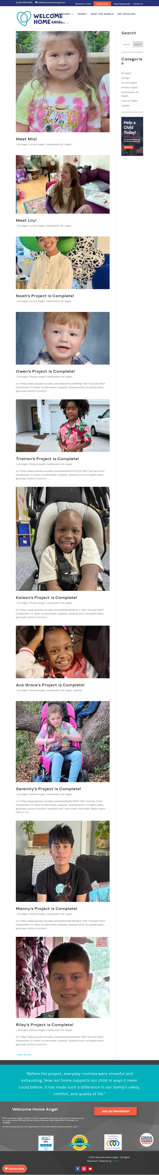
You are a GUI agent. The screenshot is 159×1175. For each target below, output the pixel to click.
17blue (115, 1160)
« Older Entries (23, 1054)
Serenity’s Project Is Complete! (48, 788)
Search (137, 44)
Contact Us (138, 4)
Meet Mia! (26, 138)
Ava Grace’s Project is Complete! (50, 684)
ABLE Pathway (61, 14)
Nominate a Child (83, 4)
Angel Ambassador (122, 4)
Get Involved (126, 14)
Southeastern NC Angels (58, 144)
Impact (82, 14)
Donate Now (102, 3)
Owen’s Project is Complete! (45, 371)
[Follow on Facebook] (77, 1168)
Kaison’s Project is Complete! (46, 597)
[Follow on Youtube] (90, 1168)
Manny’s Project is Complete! (46, 908)
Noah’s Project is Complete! (45, 295)
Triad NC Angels (129, 100)
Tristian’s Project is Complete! (47, 458)
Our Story (59, 23)
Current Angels (37, 144)
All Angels (23, 144)
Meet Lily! (26, 220)
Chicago (125, 77)
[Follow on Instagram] (84, 1168)
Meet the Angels (102, 14)
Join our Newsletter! (115, 1111)
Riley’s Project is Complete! (44, 1024)
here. (79, 1126)
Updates (77, 690)
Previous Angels (37, 376)
